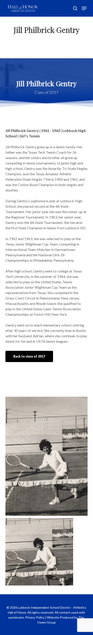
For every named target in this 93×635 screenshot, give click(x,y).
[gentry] (48, 553)
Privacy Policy (34, 617)
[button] (84, 8)
